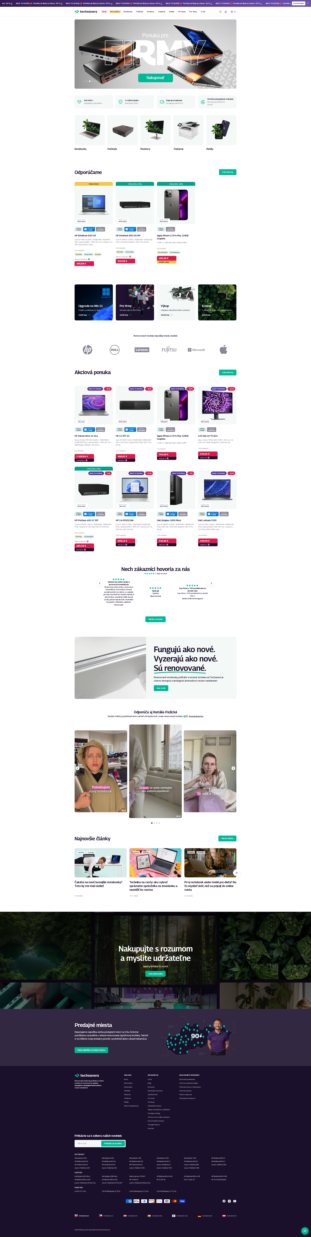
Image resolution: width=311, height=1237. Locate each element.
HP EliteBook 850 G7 (218, 1161)
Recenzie (151, 1087)
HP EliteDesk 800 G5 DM (219, 1176)
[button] (220, 11)
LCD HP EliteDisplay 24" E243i (138, 1191)
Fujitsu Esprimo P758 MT (137, 1176)
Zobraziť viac (227, 172)
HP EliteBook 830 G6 (81, 1161)
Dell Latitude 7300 (135, 1158)
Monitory (127, 1094)
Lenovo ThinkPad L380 (191, 1165)
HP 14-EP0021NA (125, 520)
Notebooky (128, 1087)
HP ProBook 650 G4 (108, 1165)
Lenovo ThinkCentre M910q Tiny (139, 1183)
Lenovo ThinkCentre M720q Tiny (85, 1183)
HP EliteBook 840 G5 (109, 1161)
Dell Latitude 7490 (190, 1158)
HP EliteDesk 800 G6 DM (128, 235)
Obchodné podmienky (187, 1079)
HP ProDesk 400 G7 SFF (87, 520)
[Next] (233, 768)
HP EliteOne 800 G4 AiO (109, 1180)
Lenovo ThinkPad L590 (109, 1168)
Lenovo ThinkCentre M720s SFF (112, 1183)
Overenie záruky (185, 1091)
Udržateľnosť (152, 1094)
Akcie (126, 1079)
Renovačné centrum (155, 1091)
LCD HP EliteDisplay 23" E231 (111, 1191)
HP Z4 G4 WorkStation (219, 1180)
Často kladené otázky (156, 1121)
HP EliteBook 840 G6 (136, 1161)
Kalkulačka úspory (154, 1106)
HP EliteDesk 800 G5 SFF (82, 1180)
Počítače (127, 1091)
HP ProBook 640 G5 (81, 1165)
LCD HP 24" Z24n (80, 1191)
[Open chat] (305, 1231)
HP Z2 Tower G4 (189, 1180)
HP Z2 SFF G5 (122, 436)
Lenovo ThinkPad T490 (137, 1168)
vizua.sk (107, 1230)
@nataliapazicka (196, 716)
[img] (149, 573)
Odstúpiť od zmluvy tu (187, 1098)
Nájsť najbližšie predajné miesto (91, 1050)
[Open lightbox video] (155, 771)
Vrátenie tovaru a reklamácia (190, 1087)
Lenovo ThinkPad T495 (164, 1168)
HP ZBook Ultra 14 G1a (86, 436)
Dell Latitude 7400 (163, 1158)
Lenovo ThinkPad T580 (191, 1168)
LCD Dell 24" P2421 (208, 436)
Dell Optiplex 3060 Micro (82, 1176)
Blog (149, 1083)
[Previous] (77, 768)
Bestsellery (128, 1083)
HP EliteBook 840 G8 (85, 235)
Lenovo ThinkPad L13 (164, 1165)
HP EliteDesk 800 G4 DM (164, 1176)
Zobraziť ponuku (155, 974)
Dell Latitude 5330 (207, 520)
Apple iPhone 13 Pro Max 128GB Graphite (173, 237)
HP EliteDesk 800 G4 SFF (192, 1176)
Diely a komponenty (131, 1106)
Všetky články (227, 838)
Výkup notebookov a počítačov (159, 1110)
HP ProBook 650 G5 (136, 1165)
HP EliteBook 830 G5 (218, 1158)
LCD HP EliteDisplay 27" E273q (166, 1191)
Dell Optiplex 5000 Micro (169, 520)
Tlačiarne (127, 1098)
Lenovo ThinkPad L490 (82, 1168)
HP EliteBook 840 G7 (163, 1161)
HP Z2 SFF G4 (161, 1180)
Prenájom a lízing (154, 1113)
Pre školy (151, 1102)
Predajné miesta (154, 1125)
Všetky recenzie (155, 619)
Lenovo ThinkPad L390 (219, 1165)
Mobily (126, 1102)
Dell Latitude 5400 (81, 1158)
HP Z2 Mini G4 (133, 1180)
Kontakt (151, 1128)
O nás (150, 1079)
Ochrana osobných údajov (188, 1083)
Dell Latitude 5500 (108, 1158)
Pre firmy (151, 1098)
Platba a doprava (185, 1094)
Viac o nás (161, 688)
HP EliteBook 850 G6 (191, 1161)
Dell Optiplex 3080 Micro (109, 1176)
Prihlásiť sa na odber (113, 1143)
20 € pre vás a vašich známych (158, 1117)
